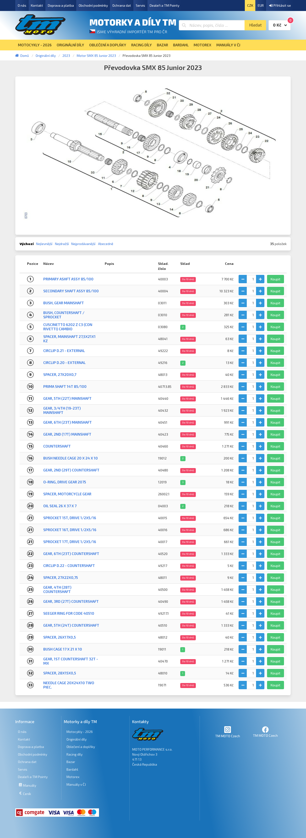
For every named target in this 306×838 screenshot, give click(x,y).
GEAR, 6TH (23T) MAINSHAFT (67, 422)
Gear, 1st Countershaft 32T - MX (70, 661)
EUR (261, 5)
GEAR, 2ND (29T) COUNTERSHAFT (71, 470)
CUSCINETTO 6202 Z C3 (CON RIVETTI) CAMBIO (67, 326)
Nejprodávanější (83, 244)
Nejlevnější (44, 244)
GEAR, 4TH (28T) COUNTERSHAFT (57, 589)
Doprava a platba (61, 5)
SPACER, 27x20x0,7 (59, 374)
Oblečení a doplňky (80, 747)
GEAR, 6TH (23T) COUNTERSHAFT (71, 553)
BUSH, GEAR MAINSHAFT (63, 303)
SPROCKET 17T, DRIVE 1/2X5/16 (69, 541)
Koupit (275, 279)
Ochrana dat (121, 5)
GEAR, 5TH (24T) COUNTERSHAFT (71, 625)
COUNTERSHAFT (57, 446)
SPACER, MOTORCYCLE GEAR (67, 494)
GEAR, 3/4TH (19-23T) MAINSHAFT (62, 410)
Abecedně (105, 244)
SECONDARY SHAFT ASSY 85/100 (71, 291)
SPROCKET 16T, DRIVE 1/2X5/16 (69, 530)
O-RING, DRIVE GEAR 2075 (64, 482)
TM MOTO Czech (227, 736)
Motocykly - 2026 (79, 732)
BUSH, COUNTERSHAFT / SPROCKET (63, 314)
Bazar (70, 762)
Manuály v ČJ (76, 784)
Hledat (255, 24)
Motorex (72, 777)
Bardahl (72, 769)
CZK (250, 5)
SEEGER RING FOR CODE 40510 (68, 613)
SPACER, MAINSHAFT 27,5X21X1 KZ (69, 338)
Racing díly (74, 754)
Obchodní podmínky (93, 5)
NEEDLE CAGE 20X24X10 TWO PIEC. (68, 685)
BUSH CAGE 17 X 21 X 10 (62, 649)
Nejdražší (62, 244)
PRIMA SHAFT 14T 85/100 (65, 386)
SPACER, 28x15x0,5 (59, 673)
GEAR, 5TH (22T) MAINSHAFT (67, 398)
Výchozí (27, 244)
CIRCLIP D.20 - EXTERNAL (64, 362)
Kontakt (37, 5)
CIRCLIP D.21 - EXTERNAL (64, 350)
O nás (22, 5)
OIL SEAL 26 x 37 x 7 (59, 506)
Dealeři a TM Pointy (164, 5)
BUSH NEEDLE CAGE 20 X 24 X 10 (70, 458)
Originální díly (76, 739)
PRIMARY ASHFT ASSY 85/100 (68, 279)
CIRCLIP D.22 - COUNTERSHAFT (69, 565)
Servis (140, 5)
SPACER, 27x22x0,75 (60, 577)
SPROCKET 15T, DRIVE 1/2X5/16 (69, 518)
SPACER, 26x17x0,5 (59, 637)
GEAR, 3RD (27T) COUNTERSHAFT (71, 601)
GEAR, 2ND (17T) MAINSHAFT (67, 434)
